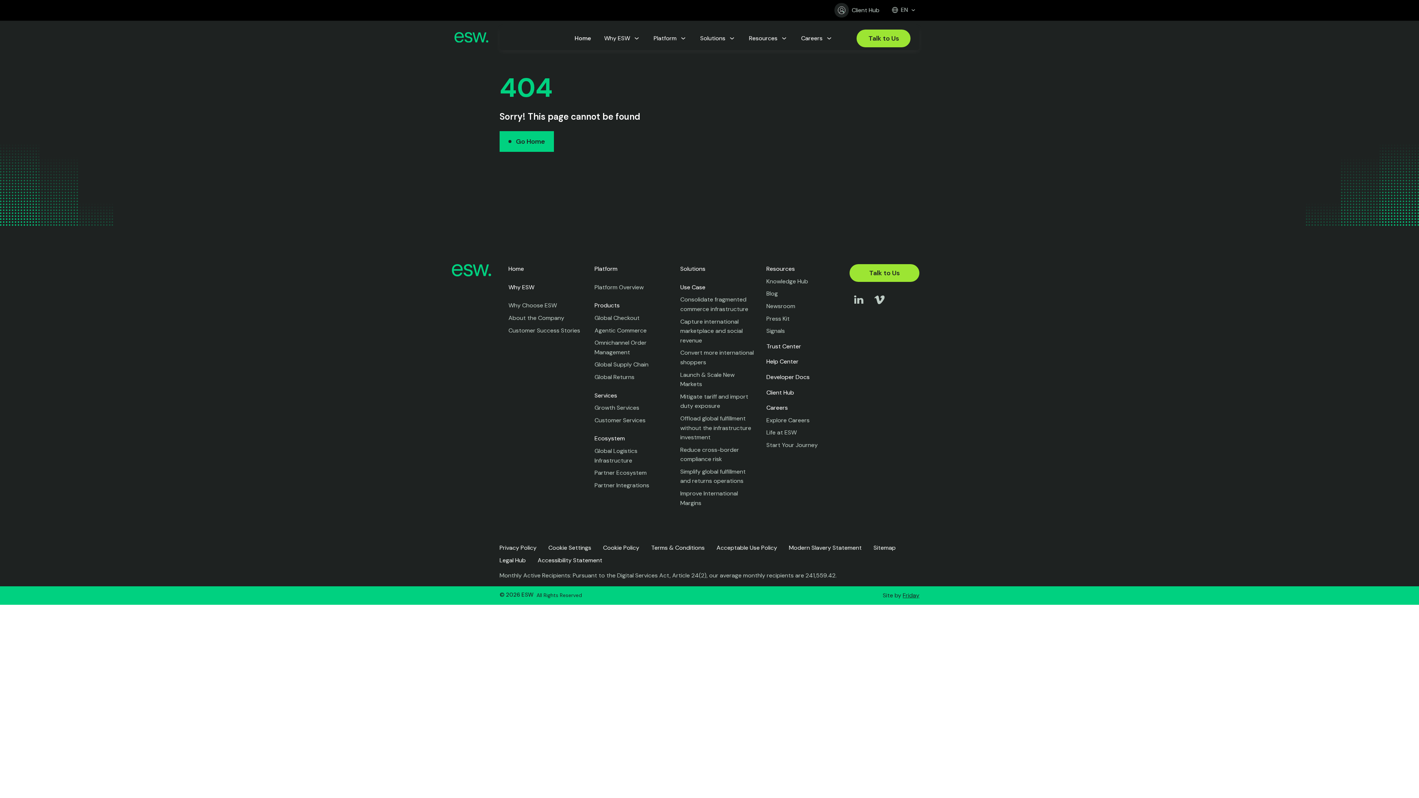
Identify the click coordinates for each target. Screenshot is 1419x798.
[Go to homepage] (471, 38)
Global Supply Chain (622, 364)
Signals (775, 331)
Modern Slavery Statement (825, 548)
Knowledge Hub (787, 281)
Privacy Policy (518, 548)
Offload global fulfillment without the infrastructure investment (715, 428)
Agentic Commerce (621, 330)
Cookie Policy (621, 548)
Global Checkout (617, 318)
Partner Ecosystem (621, 473)
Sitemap (885, 548)
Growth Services (617, 408)
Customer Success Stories (544, 330)
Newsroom (780, 306)
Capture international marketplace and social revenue (711, 331)
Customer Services (620, 420)
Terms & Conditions (678, 548)
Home (516, 269)
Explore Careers (788, 420)
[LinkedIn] (859, 307)
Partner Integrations (622, 485)
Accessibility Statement (570, 560)
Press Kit (778, 319)
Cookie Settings (569, 548)
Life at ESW (781, 432)
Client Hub (865, 10)
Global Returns (614, 377)
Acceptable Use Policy (747, 548)
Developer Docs (788, 377)
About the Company (536, 318)
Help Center (782, 361)
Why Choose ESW (532, 305)
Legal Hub (513, 560)
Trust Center (783, 346)
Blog (772, 293)
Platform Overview (619, 287)
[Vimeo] (879, 307)
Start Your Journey (792, 445)
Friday (911, 595)
